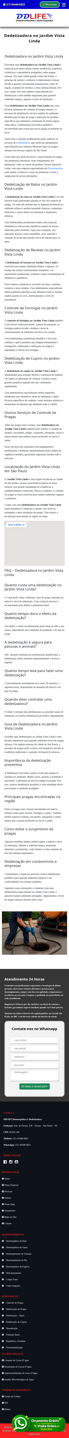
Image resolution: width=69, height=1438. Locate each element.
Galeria (7, 1198)
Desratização (11, 1328)
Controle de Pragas (14, 1303)
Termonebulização (14, 1347)
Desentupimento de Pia (16, 1260)
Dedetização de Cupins (16, 1322)
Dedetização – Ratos (14, 1315)
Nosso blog (9, 1204)
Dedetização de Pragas (15, 1309)
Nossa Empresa (11, 1185)
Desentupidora (55, 168)
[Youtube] (17, 1162)
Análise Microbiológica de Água (19, 1379)
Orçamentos (9, 1210)
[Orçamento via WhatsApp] (38, 1423)
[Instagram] (11, 1162)
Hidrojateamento (13, 1273)
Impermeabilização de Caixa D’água (20, 1373)
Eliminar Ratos (12, 1335)
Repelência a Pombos (15, 1341)
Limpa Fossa (11, 1279)
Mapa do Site (10, 1217)
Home (7, 1178)
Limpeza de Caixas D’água (16, 1360)
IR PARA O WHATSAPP (35, 1086)
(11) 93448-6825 (15, 4)
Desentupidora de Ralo (16, 1241)
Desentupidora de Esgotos (17, 1266)
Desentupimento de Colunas (18, 1254)
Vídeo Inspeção (12, 1286)
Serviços (8, 1191)
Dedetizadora (23, 142)
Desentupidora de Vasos (16, 1247)
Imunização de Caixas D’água (17, 1367)
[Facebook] (6, 1162)
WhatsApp (51, 4)
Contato (8, 1223)
